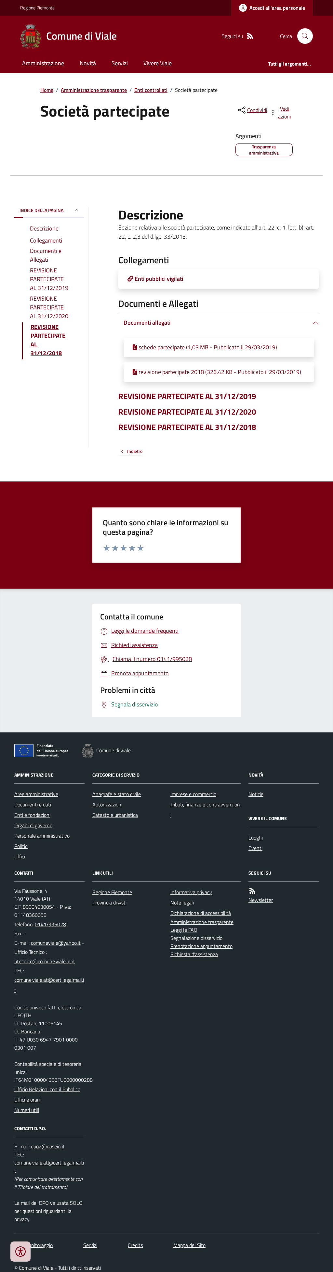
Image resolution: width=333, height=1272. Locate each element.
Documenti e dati (32, 804)
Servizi (120, 63)
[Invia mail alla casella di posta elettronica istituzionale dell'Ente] (56, 943)
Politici (21, 846)
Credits (135, 1245)
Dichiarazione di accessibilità (200, 913)
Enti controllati (150, 90)
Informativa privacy (191, 892)
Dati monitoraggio (33, 1245)
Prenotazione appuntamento (201, 946)
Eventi (255, 848)
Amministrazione (43, 63)
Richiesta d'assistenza (194, 954)
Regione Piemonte (37, 7)
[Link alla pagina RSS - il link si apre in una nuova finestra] (250, 36)
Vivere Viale (157, 63)
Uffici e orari (27, 1100)
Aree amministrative (36, 794)
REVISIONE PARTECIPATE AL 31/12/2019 (187, 396)
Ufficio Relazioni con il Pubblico (47, 1089)
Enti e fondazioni (32, 815)
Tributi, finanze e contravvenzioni (205, 810)
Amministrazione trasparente (94, 90)
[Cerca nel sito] (302, 36)
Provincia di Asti (109, 902)
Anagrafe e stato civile (116, 794)
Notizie (255, 794)
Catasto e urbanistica (115, 815)
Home (46, 90)
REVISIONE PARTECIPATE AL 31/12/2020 (187, 412)
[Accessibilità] (20, 1251)
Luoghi (255, 838)
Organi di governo (33, 825)
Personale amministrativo (42, 836)
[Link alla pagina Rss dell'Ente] (252, 891)
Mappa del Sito (189, 1245)
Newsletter (260, 900)
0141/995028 (50, 924)
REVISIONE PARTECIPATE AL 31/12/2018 (187, 427)
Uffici (19, 856)
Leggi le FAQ (183, 930)
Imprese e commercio (193, 794)
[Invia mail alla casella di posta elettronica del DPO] (48, 1146)
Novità (88, 63)
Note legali (182, 902)
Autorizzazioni (107, 804)
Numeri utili (26, 1110)
